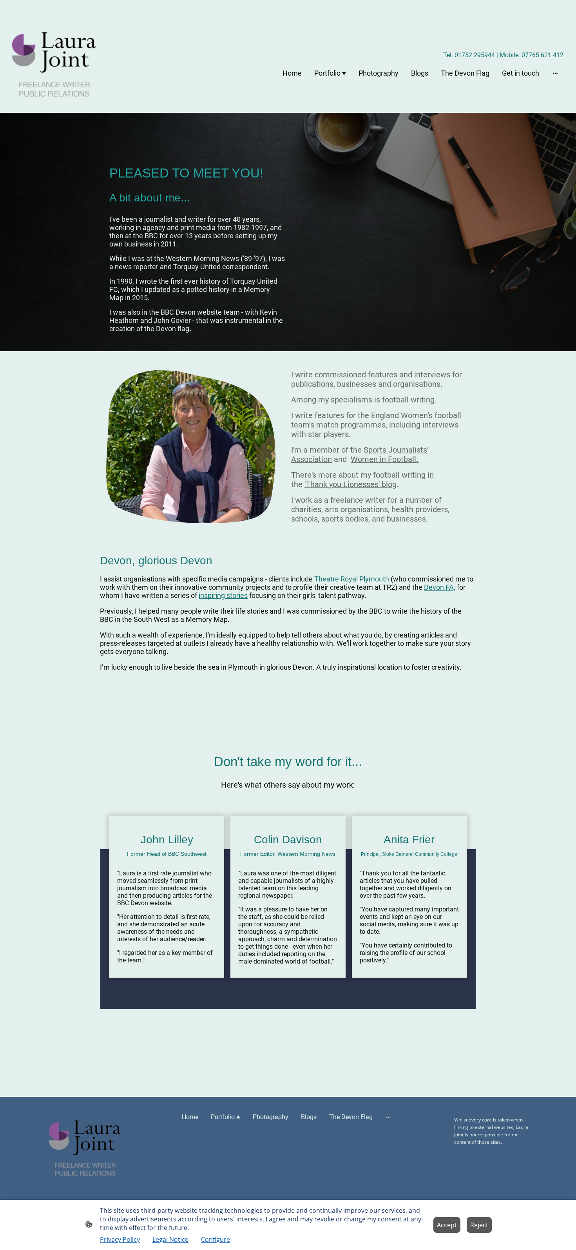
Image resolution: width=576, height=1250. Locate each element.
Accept (447, 1225)
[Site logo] (53, 63)
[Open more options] (555, 73)
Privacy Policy (120, 1239)
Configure (215, 1239)
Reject (479, 1225)
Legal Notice (170, 1239)
